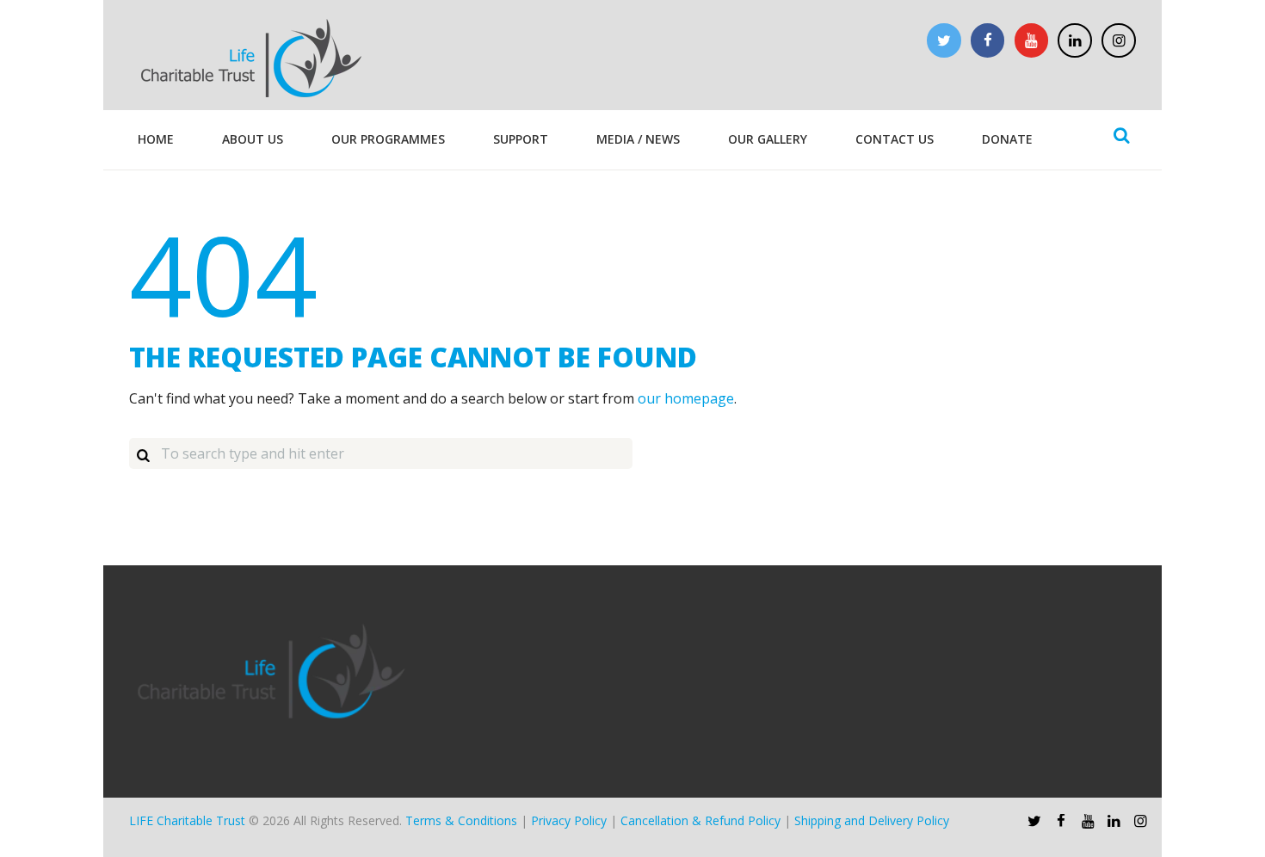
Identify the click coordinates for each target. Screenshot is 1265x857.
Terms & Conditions (461, 820)
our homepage (686, 398)
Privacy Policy (569, 820)
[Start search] (143, 454)
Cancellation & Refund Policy (700, 820)
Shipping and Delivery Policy (871, 820)
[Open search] (1121, 135)
